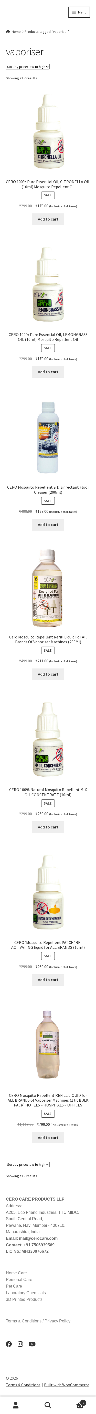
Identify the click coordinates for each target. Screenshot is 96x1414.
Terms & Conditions (23, 1384)
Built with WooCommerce (66, 1384)
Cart (74, 1401)
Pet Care (14, 1286)
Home (16, 31)
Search (48, 1405)
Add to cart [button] (48, 219)
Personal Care (19, 1279)
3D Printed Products (24, 1299)
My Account (16, 1405)
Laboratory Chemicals (26, 1293)
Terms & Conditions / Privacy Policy (38, 1321)
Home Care (16, 1273)
